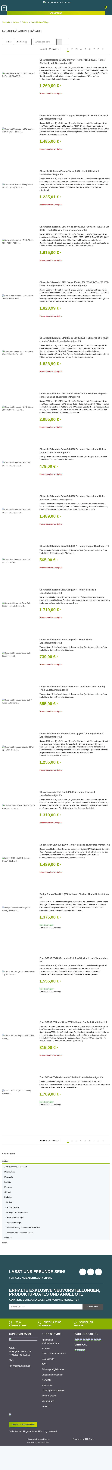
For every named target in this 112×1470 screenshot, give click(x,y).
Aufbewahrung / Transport (15, 1167)
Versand (53, 1431)
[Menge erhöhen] (108, 936)
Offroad (7, 1192)
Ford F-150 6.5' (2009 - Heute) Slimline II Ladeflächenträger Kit (71, 1077)
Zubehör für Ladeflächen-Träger (19, 1233)
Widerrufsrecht (49, 1396)
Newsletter (47, 1380)
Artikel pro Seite (42, 42)
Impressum (47, 1385)
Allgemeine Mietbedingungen (50, 1341)
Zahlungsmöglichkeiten (53, 1369)
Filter (8, 42)
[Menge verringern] (42, 936)
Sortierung (22, 42)
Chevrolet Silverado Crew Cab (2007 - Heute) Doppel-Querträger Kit (74, 546)
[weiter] (107, 49)
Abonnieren (92, 1306)
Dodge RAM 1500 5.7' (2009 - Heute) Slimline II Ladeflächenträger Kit (74, 845)
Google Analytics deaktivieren (39, 1439)
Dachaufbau (9, 1172)
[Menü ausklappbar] (4, 8)
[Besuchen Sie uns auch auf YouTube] (90, 1272)
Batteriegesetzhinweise (53, 1390)
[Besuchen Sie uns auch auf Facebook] (82, 1272)
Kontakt (45, 1406)
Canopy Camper (12, 1207)
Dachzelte (8, 1177)
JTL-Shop (89, 1439)
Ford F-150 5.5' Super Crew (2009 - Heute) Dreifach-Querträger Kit (73, 1022)
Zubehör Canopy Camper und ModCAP (22, 1227)
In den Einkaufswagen (75, 945)
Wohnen (8, 1238)
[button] (87, 8)
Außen (5, 1161)
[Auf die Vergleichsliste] (23, 63)
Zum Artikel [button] (74, 102)
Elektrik (7, 1182)
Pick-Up (8, 1197)
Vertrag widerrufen (23, 1424)
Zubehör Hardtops (13, 1222)
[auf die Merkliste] (30, 63)
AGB (44, 1364)
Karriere (46, 1348)
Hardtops (9, 1202)
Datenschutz (48, 1359)
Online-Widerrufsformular (54, 1353)
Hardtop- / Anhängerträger (16, 1212)
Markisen (8, 1187)
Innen (4, 1243)
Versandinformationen (52, 1375)
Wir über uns (48, 1401)
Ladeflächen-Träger (14, 1217)
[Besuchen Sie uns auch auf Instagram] (98, 1272)
